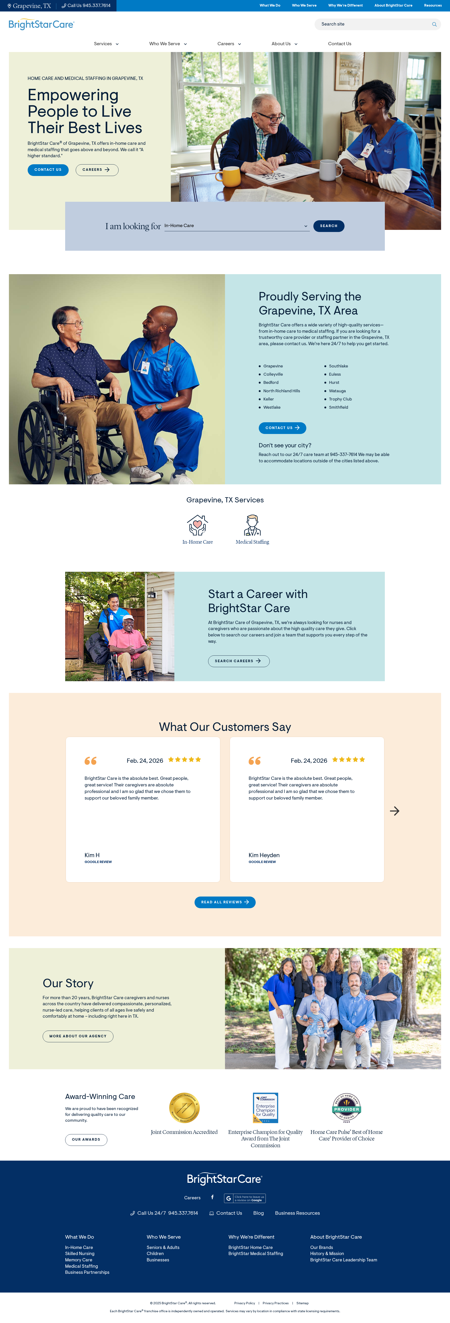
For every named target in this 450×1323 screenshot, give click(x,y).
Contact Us (48, 170)
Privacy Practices (276, 1303)
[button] (105, 44)
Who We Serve (304, 7)
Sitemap (302, 1303)
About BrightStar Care (393, 7)
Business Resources (297, 1213)
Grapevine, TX (32, 6)
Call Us (89, 6)
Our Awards (86, 1140)
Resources (433, 7)
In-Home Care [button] (179, 226)
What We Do (270, 7)
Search (329, 226)
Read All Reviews (221, 902)
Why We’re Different (345, 7)
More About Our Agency (78, 1036)
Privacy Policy (244, 1303)
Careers (92, 170)
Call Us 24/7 (167, 1213)
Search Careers (237, 663)
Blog (258, 1213)
